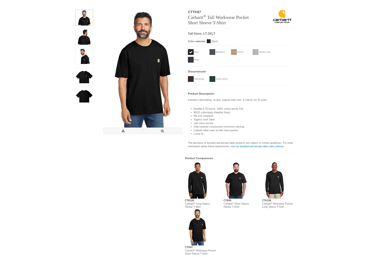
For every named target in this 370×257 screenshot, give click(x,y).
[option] (84, 17)
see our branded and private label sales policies (257, 146)
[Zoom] (162, 131)
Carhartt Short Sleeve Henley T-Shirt (236, 205)
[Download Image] (123, 131)
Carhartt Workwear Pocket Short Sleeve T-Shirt (200, 252)
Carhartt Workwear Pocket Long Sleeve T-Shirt (277, 205)
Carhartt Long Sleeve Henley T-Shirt (197, 205)
